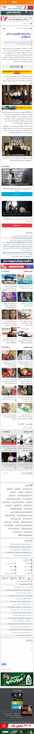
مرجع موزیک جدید (27, 499)
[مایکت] (17, 707)
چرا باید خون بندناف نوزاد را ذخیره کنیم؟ (22, 238)
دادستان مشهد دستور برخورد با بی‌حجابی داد (21, 632)
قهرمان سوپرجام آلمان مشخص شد (24, 635)
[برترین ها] (15, 2)
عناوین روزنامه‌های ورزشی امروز (23, 581)
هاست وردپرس (8, 522)
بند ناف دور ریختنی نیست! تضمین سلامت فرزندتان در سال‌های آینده (17, 253)
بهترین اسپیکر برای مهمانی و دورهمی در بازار (21, 236)
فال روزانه (12, 570)
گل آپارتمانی (8, 505)
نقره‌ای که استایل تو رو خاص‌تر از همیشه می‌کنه (21, 240)
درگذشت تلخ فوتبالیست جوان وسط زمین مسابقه (20, 627)
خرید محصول (17, 225)
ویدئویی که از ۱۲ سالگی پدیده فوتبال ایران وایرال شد (19, 624)
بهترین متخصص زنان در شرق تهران (23, 525)
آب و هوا (12, 567)
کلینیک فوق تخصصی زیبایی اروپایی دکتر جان (21, 512)
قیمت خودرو (27, 567)
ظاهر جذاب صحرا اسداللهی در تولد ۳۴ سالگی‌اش (20, 596)
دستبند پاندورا (12, 496)
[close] (1, 723)
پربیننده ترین (12, 578)
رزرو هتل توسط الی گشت (18, 502)
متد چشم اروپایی (17, 505)
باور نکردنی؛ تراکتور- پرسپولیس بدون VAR (22, 615)
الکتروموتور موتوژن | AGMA (25, 535)
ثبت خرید (17, 194)
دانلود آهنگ (29, 502)
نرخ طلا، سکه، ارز (10, 563)
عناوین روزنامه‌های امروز (25, 584)
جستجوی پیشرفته (19, 717)
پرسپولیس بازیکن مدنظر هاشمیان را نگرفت (20, 544)
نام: (31, 644)
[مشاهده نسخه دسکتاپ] (2, 2)
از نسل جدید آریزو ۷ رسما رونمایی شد (22, 587)
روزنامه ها (28, 563)
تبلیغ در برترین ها (16, 715)
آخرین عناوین (28, 578)
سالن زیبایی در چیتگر (16, 519)
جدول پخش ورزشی (9, 573)
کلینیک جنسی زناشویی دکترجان (24, 515)
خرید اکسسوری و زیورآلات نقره (24, 496)
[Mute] (6, 184)
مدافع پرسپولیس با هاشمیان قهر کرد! (21, 555)
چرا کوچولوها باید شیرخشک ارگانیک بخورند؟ (21, 256)
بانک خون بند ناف (28, 532)
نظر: (31, 650)
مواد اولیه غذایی (6, 502)
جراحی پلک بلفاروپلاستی (16, 509)
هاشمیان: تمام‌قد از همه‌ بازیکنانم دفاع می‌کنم (20, 547)
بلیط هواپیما (17, 489)
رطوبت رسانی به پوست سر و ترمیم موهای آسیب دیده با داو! (18, 246)
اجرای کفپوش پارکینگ (26, 529)
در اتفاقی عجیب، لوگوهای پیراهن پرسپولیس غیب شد (20, 618)
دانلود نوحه (16, 522)
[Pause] (3, 184)
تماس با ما (5, 713)
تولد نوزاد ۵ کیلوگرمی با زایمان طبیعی (23, 599)
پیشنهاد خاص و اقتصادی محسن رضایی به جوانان (19, 629)
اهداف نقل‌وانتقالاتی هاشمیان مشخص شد (20, 550)
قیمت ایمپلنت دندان (27, 489)
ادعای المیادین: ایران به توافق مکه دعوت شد (21, 621)
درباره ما (10, 713)
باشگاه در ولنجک (28, 509)
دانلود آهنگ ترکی (9, 525)
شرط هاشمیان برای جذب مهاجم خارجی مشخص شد (18, 552)
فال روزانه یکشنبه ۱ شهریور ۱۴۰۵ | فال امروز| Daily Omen (19, 590)
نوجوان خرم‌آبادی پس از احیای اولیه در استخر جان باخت (19, 607)
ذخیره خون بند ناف (27, 519)
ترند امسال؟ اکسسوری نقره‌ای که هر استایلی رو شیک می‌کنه (18, 244)
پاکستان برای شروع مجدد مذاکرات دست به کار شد (20, 601)
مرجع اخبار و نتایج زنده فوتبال (14, 499)
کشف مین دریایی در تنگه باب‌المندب (23, 593)
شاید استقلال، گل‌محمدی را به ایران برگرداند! (21, 612)
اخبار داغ (20, 578)
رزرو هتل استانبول (27, 505)
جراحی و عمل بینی (17, 532)
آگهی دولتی (8, 715)
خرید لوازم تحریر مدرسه (13, 529)
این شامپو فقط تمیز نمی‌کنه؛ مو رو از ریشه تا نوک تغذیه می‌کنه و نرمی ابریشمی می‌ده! (17, 249)
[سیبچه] (17, 695)
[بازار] (17, 703)
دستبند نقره (20, 492)
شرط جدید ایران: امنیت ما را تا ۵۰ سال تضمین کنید (20, 610)
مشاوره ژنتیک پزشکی (10, 515)
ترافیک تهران (27, 570)
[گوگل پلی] (17, 699)
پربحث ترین (3, 578)
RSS (12, 717)
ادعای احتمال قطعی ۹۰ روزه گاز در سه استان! (22, 604)
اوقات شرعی (27, 573)
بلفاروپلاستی (9, 489)
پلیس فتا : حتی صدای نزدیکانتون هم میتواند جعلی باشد (19, 242)
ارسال (3, 664)
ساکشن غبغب (28, 492)
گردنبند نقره (13, 492)
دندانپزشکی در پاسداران (26, 522)
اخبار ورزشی (17, 713)
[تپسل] (2, 166)
